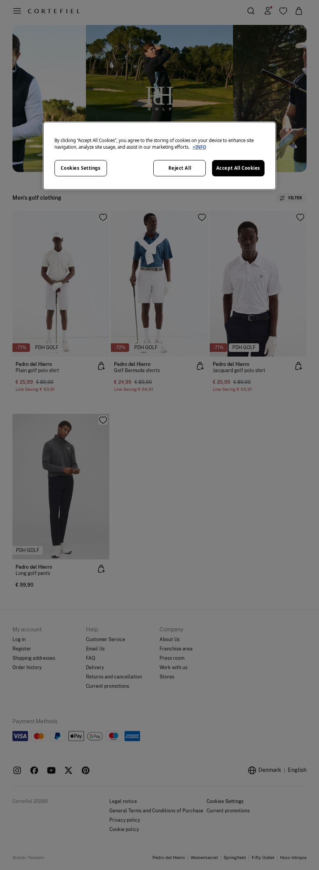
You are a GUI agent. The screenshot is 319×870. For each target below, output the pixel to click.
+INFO (199, 147)
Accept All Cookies (238, 168)
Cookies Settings (80, 168)
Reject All (179, 168)
